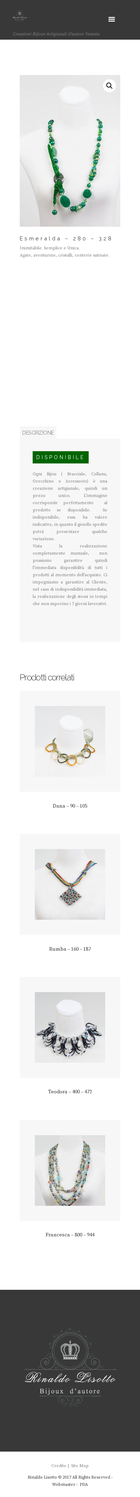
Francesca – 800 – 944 (70, 1235)
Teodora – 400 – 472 (70, 1092)
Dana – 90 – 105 (70, 806)
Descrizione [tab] (38, 433)
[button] (109, 85)
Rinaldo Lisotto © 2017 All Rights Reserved (69, 1477)
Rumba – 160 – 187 (70, 949)
